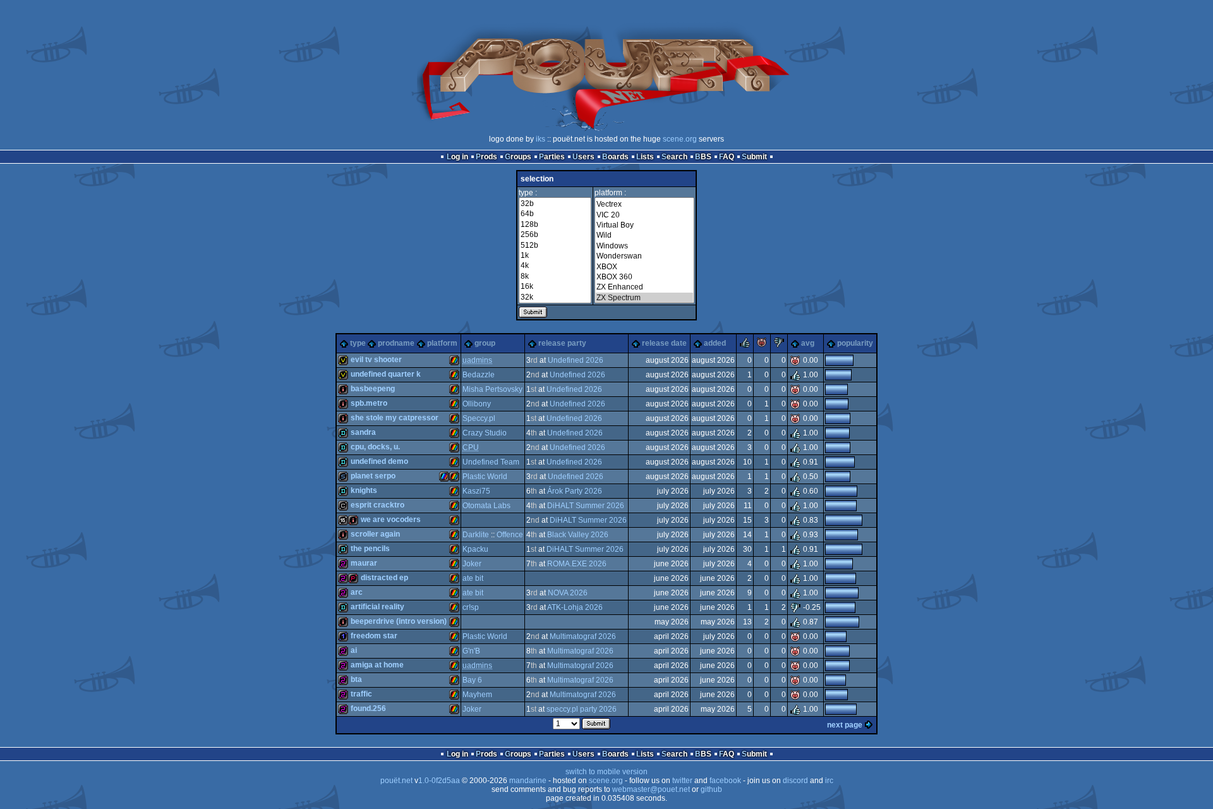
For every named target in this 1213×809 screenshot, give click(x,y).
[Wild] (644, 235)
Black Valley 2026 (577, 534)
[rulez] (745, 345)
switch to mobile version (606, 771)
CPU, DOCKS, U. (375, 446)
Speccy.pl (478, 418)
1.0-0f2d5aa (439, 780)
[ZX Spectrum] (644, 298)
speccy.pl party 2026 (581, 709)
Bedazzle (478, 374)
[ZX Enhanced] (644, 287)
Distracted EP (384, 577)
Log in (457, 156)
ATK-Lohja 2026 (575, 607)
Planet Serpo (373, 475)
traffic (361, 694)
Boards (615, 156)
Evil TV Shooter (376, 359)
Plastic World (484, 476)
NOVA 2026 (568, 592)
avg (807, 343)
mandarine (527, 780)
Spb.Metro (369, 403)
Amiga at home (377, 664)
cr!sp (470, 607)
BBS (703, 156)
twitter (682, 780)
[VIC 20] (644, 215)
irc (829, 780)
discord (795, 780)
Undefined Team (490, 462)
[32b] (555, 203)
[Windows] (644, 246)
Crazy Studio (484, 433)
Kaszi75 (476, 491)
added (715, 343)
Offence (510, 534)
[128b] (555, 224)
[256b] (555, 234)
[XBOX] (644, 267)
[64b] (555, 214)
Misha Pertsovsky (492, 389)
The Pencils (370, 548)
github (711, 789)
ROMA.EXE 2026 (576, 563)
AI (354, 650)
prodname (396, 343)
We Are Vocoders (391, 519)
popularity (855, 343)
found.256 (368, 708)
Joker (471, 563)
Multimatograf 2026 (583, 636)
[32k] (555, 297)
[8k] (555, 276)
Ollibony (476, 403)
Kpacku (475, 549)
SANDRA (363, 432)
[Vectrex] (644, 204)
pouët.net (396, 780)
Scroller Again (375, 534)
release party (562, 343)
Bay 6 (472, 680)
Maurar (364, 563)
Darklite (475, 534)
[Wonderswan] (644, 256)
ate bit (472, 578)
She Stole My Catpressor (394, 417)
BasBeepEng (373, 388)
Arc (357, 592)
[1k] (555, 255)
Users (583, 156)
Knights (364, 490)
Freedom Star (374, 635)
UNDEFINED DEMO (379, 461)
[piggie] (762, 345)
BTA (356, 679)
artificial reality (377, 606)
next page (844, 725)
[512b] (555, 245)
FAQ (726, 156)
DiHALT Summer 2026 (585, 505)
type (358, 343)
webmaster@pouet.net (651, 789)
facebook (725, 780)
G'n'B (471, 651)
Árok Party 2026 (574, 491)
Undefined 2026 (575, 360)
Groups (518, 156)
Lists (645, 156)
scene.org (680, 139)
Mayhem (477, 694)
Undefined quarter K (386, 374)
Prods (486, 156)
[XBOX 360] (644, 277)
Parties (552, 156)
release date (664, 343)
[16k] (555, 286)
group (484, 343)
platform (442, 343)
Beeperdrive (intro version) (399, 621)
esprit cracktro (377, 505)
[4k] (555, 265)
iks (540, 139)
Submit (754, 156)
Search (674, 156)
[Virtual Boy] (644, 225)
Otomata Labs (486, 505)
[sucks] (779, 345)
